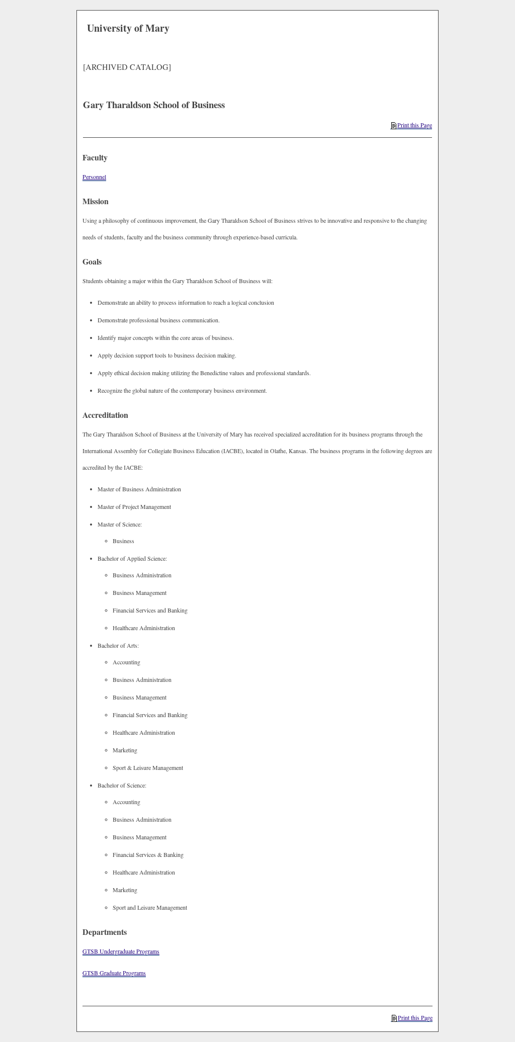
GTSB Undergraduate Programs (120, 951)
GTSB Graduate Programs (114, 973)
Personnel (94, 176)
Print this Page (414, 125)
